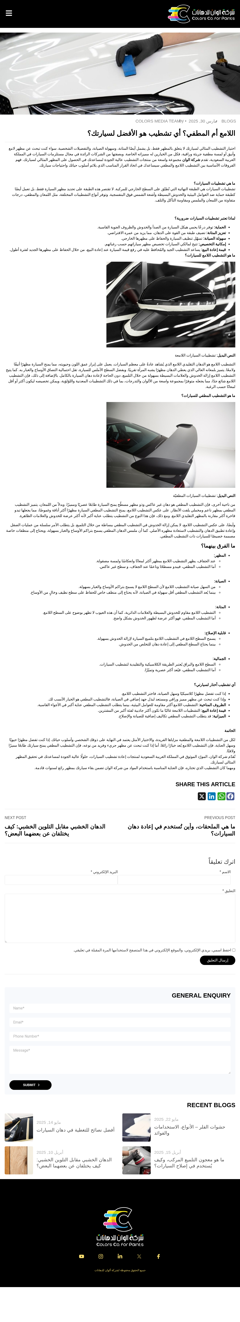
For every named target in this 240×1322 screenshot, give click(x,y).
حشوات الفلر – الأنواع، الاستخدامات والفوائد (189, 1130)
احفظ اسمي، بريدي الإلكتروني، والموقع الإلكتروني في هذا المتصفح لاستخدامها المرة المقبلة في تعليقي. (152, 950)
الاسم (225, 872)
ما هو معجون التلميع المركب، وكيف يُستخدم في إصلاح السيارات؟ (189, 1162)
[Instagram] (100, 1256)
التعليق (228, 891)
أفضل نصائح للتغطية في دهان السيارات (76, 1129)
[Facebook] (230, 797)
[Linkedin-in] (120, 1256)
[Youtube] (81, 1256)
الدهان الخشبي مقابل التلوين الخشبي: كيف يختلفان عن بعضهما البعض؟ (74, 1162)
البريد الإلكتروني (104, 872)
